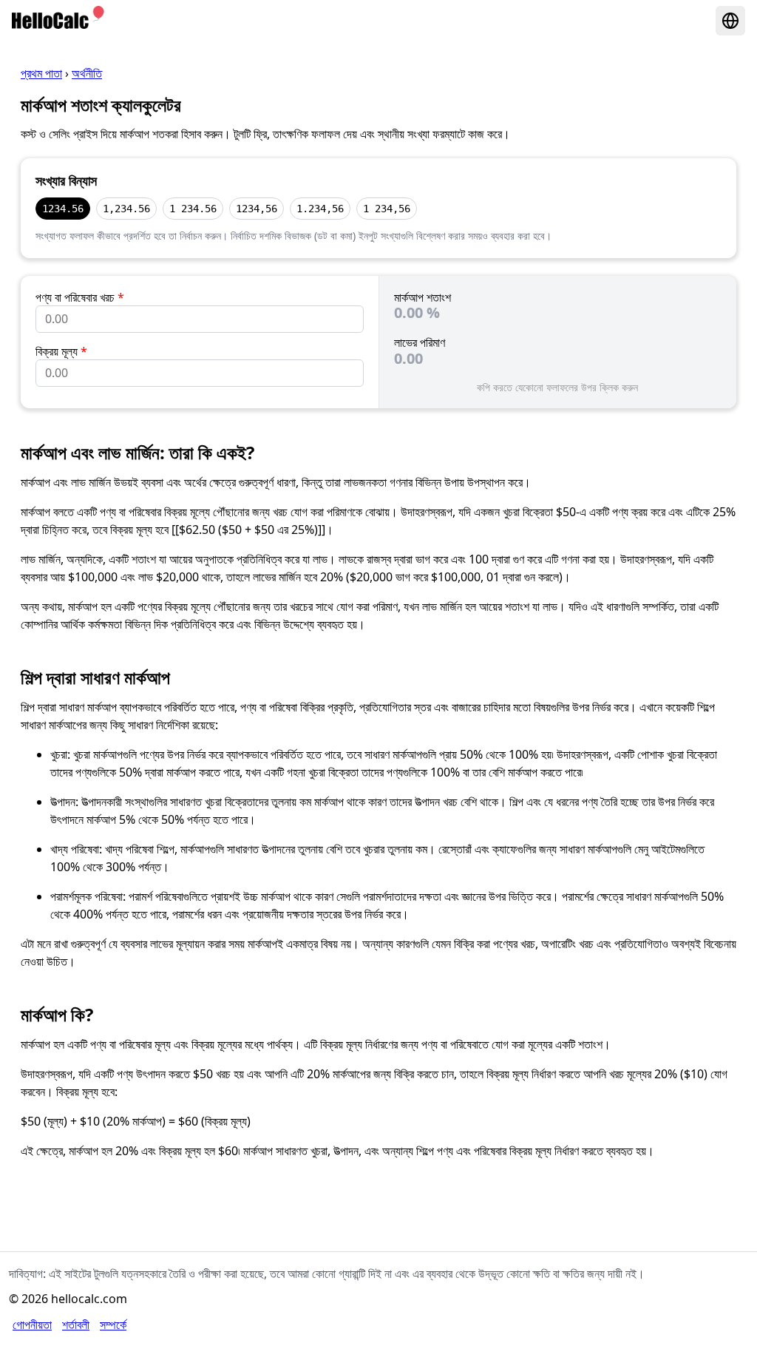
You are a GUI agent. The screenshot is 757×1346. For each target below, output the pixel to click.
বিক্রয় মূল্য (61, 351)
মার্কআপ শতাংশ (422, 297)
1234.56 (63, 208)
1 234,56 (386, 208)
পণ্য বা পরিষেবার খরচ (79, 297)
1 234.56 (193, 208)
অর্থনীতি (87, 73)
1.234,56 (320, 208)
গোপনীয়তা (32, 1324)
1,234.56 (126, 208)
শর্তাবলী (75, 1324)
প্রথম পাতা (41, 73)
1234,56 (256, 208)
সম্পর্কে (113, 1324)
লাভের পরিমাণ (419, 342)
